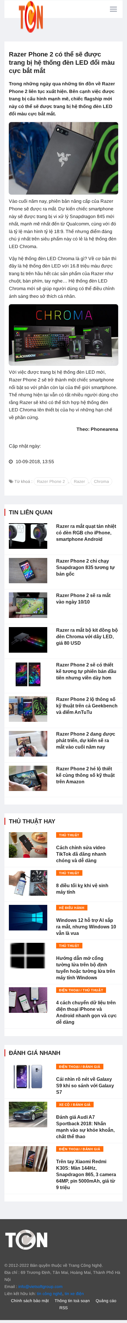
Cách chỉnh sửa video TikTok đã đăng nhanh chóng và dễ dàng (81, 854)
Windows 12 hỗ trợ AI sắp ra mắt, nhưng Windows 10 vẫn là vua (86, 927)
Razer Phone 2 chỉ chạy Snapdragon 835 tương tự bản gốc (85, 567)
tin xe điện (74, 1293)
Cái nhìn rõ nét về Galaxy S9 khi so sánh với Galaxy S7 (85, 1086)
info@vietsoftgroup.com (40, 1286)
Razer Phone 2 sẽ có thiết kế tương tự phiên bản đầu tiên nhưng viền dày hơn (86, 671)
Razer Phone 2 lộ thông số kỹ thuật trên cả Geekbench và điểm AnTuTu (87, 706)
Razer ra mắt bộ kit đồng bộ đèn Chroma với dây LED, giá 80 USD (87, 637)
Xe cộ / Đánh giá (75, 1104)
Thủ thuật (69, 835)
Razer (79, 481)
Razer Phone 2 (51, 481)
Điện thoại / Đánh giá (79, 1066)
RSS (63, 1307)
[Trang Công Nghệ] (26, 1239)
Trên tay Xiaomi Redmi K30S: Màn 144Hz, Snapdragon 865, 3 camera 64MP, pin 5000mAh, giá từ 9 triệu (86, 1174)
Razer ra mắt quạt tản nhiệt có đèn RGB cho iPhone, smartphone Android (86, 533)
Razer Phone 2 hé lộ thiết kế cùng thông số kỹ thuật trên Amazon (85, 775)
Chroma (101, 481)
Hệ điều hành (71, 908)
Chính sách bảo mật (30, 1300)
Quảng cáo (106, 1300)
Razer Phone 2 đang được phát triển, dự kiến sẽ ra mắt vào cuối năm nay (85, 740)
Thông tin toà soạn (72, 1300)
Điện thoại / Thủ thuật (81, 990)
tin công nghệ (49, 1293)
